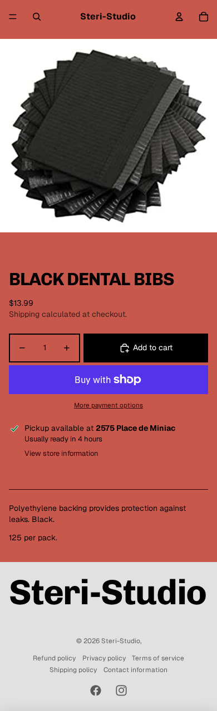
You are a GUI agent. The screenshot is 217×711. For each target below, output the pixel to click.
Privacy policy (104, 658)
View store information (61, 453)
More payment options (108, 405)
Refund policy (54, 658)
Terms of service (158, 658)
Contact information (135, 669)
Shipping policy (73, 669)
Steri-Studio (120, 641)
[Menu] (13, 16)
